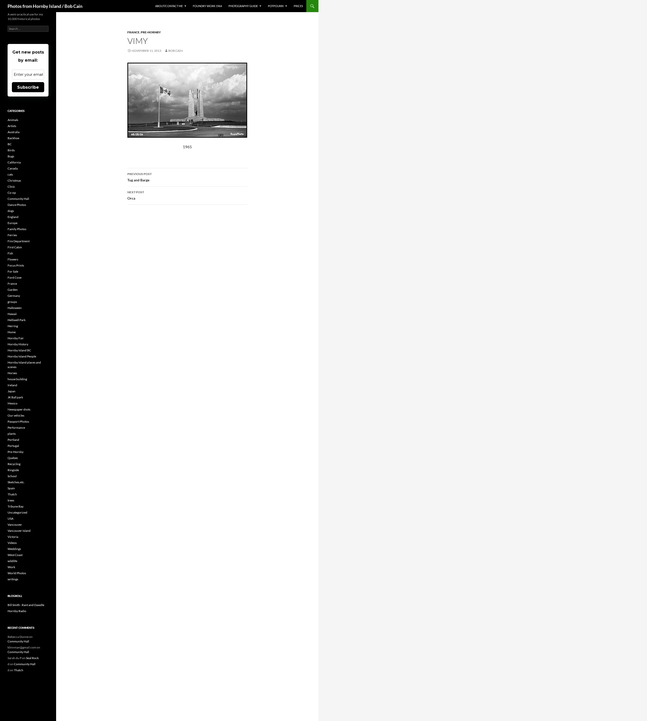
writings (13, 579)
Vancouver (15, 524)
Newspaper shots (19, 409)
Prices (298, 6)
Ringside (13, 470)
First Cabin (15, 247)
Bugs (11, 156)
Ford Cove (14, 277)
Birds (11, 150)
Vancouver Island (19, 531)
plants (12, 434)
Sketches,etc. (16, 482)
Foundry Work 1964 (207, 6)
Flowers (13, 259)
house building (17, 379)
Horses (12, 373)
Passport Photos (18, 421)
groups (12, 302)
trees (11, 500)
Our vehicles (16, 415)
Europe (12, 223)
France (133, 32)
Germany (14, 296)
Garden (13, 290)
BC (10, 144)
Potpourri (276, 6)
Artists (12, 126)
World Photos (17, 573)
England (13, 217)
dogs (11, 211)
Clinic (11, 186)
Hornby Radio (17, 611)
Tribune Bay (16, 506)
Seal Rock (32, 658)
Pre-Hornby (151, 32)
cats (10, 174)
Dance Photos (17, 205)
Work (11, 567)
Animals (13, 120)
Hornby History (18, 344)
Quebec (13, 458)
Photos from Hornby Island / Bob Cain (45, 6)
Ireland (12, 385)
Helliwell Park (17, 320)
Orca (135, 195)
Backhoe (13, 138)
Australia (13, 132)
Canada (13, 168)
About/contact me (169, 6)
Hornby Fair (16, 338)
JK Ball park (15, 397)
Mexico (12, 403)
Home (12, 332)
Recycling (14, 464)
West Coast (15, 555)
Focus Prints (16, 265)
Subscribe (28, 87)
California (14, 162)
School (12, 476)
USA (10, 518)
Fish (10, 253)
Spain (11, 488)
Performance (16, 427)
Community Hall (18, 199)
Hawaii (12, 314)
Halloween (15, 308)
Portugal (13, 446)
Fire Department (19, 241)
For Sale (13, 271)
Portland (13, 440)
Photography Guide (243, 6)
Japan (11, 391)
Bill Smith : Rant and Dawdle (26, 605)
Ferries (12, 235)
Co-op (12, 193)
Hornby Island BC (19, 350)
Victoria (13, 537)
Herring (13, 326)
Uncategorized (17, 512)
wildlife (12, 561)
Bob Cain (175, 51)
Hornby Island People (22, 356)
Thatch (12, 494)
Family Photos (17, 229)
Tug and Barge (139, 177)
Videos (12, 543)
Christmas (14, 180)
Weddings (14, 549)
